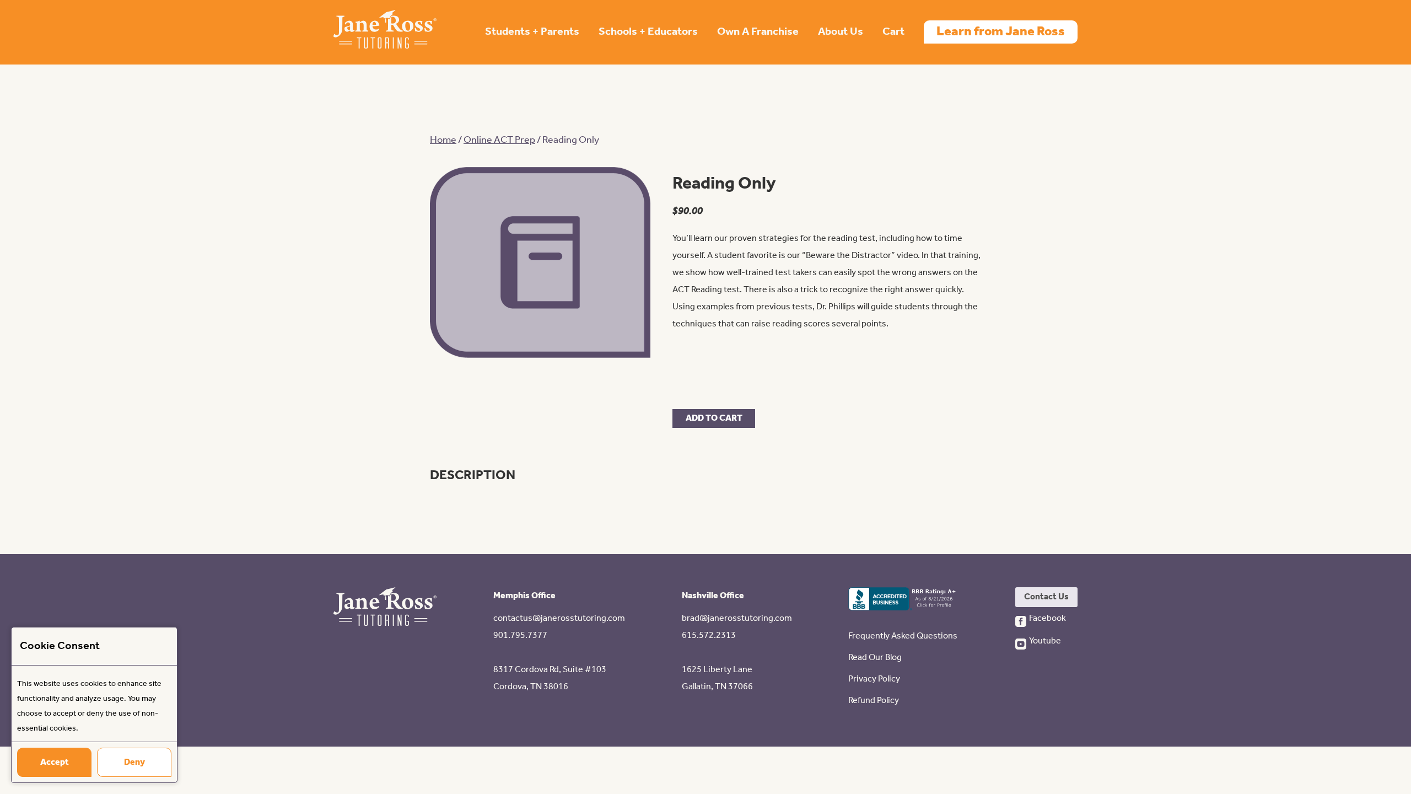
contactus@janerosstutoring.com (559, 618)
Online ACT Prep (499, 140)
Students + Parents (532, 32)
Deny (134, 762)
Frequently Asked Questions (902, 636)
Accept (54, 762)
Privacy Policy (874, 679)
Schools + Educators (648, 32)
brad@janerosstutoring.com (737, 618)
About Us (840, 32)
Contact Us (1046, 596)
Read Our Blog (875, 657)
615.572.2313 (709, 635)
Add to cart (714, 418)
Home (443, 140)
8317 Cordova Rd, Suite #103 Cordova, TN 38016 (549, 678)
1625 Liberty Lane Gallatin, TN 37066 (717, 678)
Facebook (1047, 618)
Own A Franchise (758, 32)
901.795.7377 (520, 635)
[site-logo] (385, 32)
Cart (893, 32)
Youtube (1045, 641)
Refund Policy (873, 700)
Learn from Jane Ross (1000, 32)
